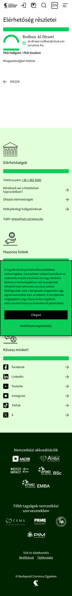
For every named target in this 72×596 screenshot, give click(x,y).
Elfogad (36, 315)
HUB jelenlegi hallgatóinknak (22, 209)
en (54, 5)
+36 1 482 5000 (31, 180)
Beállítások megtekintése (36, 326)
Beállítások (26, 558)
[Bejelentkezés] (23, 5)
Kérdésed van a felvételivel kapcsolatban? (21, 190)
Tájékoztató (45, 558)
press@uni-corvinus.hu (27, 219)
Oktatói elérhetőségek (18, 200)
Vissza (15, 82)
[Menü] (65, 5)
